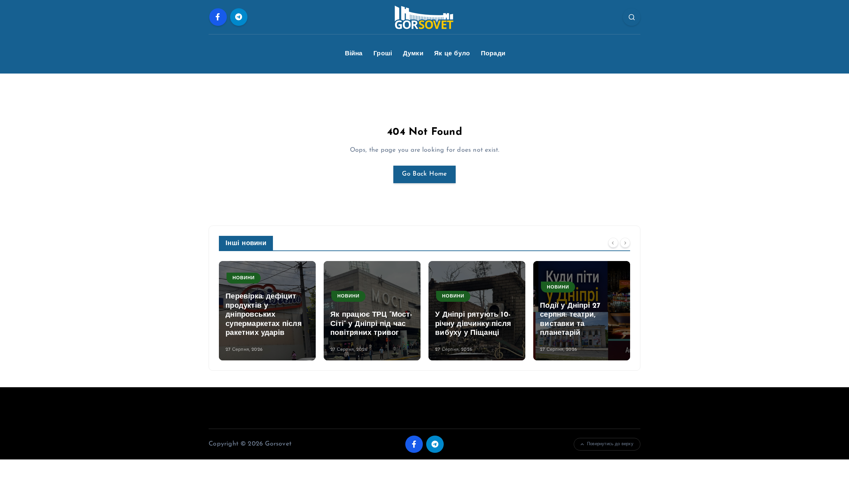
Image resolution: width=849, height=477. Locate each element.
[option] (267, 310)
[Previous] (613, 242)
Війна (354, 54)
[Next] (625, 242)
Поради (493, 54)
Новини (243, 278)
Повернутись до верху (610, 444)
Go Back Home (424, 174)
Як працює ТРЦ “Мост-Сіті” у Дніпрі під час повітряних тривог (371, 324)
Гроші (382, 54)
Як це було (452, 54)
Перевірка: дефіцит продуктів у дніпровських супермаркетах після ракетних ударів (264, 315)
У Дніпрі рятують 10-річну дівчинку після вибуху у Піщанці (473, 324)
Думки (413, 54)
